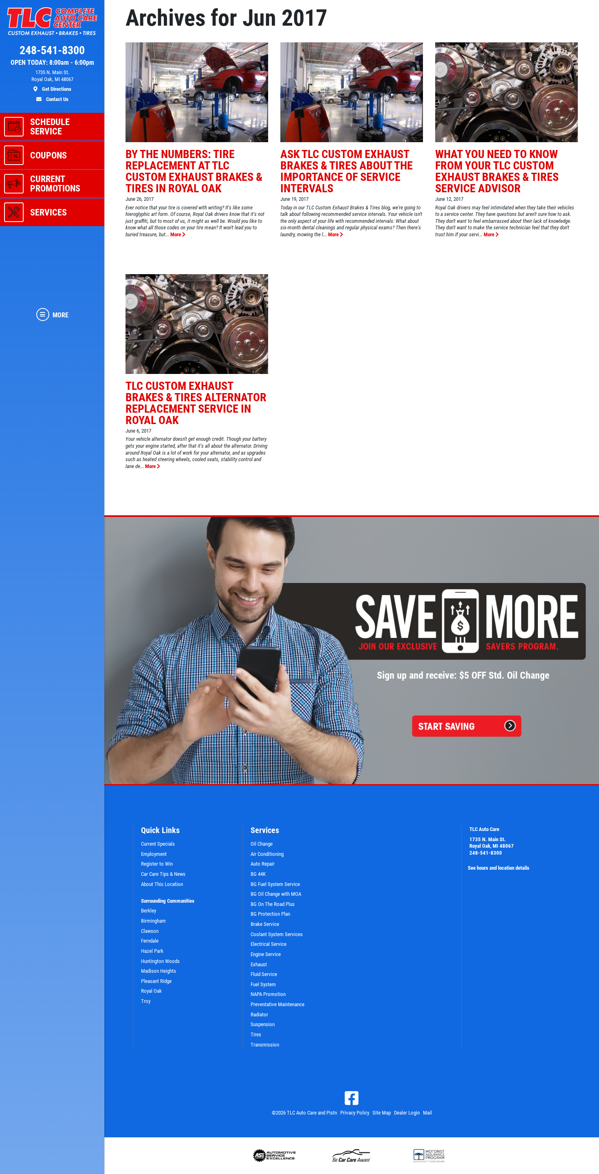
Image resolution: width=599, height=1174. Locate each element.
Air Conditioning (267, 854)
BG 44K (258, 874)
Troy (145, 1001)
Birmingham (153, 921)
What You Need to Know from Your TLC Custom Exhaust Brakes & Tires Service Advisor (497, 171)
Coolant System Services (277, 934)
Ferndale (150, 941)
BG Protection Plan (270, 914)
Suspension (263, 1024)
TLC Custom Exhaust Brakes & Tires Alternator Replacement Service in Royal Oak (196, 403)
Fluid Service (264, 974)
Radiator (259, 1014)
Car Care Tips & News (163, 874)
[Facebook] (351, 1098)
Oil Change (262, 844)
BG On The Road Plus (273, 904)
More (176, 234)
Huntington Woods (160, 961)
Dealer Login (407, 1113)
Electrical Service (268, 944)
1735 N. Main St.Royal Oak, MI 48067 (491, 842)
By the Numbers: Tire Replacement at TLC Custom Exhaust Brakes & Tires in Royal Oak (194, 171)
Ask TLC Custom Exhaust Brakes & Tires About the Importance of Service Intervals (346, 171)
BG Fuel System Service (275, 884)
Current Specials (158, 844)
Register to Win (157, 864)
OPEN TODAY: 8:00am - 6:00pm (52, 62)
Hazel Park (152, 951)
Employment (154, 854)
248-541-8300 (485, 853)
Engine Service (266, 954)
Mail (427, 1113)
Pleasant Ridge (156, 981)
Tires (256, 1034)
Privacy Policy (354, 1113)
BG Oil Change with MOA (276, 894)
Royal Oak (151, 991)
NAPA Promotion (268, 994)
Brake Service (265, 924)
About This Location (162, 884)
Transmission (265, 1045)
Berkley (148, 911)
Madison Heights (158, 971)
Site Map (381, 1113)
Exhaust (259, 964)
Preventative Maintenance (277, 1004)
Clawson (150, 931)
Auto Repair (263, 864)
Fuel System (263, 984)
